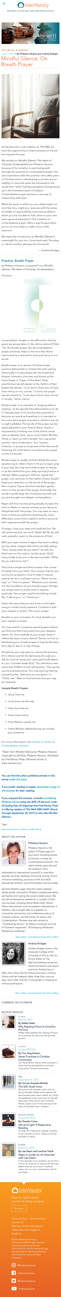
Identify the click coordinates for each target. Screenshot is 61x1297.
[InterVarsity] (33, 7)
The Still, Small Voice (30, 1086)
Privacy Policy (19, 1218)
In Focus (21, 1016)
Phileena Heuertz (38, 843)
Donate (18, 1208)
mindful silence (34, 829)
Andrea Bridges (37, 943)
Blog (20, 1076)
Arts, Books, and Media (15, 49)
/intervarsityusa (26, 1273)
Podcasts (22, 1145)
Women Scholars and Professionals (30, 11)
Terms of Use (37, 1218)
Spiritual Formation (26, 1115)
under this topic (18, 779)
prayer (23, 829)
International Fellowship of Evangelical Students (27, 1230)
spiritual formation (10, 829)
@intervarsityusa (26, 1265)
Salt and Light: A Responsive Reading (34, 1126)
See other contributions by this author (37, 936)
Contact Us (18, 1222)
